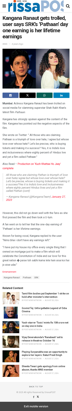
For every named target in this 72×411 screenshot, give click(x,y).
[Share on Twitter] (27, 95)
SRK (36, 277)
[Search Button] (68, 6)
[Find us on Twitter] (38, 397)
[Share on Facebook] (11, 95)
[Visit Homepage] (36, 6)
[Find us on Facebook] (34, 397)
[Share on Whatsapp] (45, 95)
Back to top (36, 387)
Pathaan (27, 277)
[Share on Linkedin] (61, 95)
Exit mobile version (36, 406)
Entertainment (9, 272)
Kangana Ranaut (12, 277)
